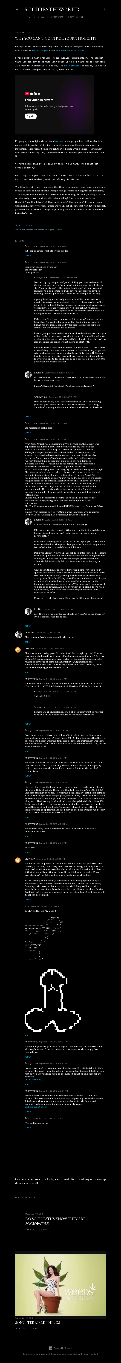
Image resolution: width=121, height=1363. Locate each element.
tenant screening (33, 1079)
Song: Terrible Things (37, 1322)
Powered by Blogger (63, 1348)
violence (58, 229)
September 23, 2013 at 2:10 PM (63, 707)
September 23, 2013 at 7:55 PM (53, 843)
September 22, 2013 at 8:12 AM (50, 648)
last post (59, 141)
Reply (28, 255)
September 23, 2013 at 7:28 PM (53, 824)
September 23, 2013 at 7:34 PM (63, 397)
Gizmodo (79, 50)
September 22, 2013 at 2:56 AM (53, 246)
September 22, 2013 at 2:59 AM (53, 262)
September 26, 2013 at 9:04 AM (53, 1091)
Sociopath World (52, 9)
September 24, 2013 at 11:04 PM (53, 1042)
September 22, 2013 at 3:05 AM (53, 423)
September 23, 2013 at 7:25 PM (53, 782)
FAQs (71, 17)
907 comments (40, 1229)
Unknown (30, 648)
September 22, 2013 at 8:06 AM (59, 520)
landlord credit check (36, 1106)
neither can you (40, 50)
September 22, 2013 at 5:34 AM (63, 277)
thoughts (50, 229)
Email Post (28, 225)
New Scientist (62, 50)
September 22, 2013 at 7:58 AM (49, 632)
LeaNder (39, 372)
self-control (40, 229)
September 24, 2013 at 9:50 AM (50, 859)
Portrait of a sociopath (50, 17)
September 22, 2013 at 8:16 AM (59, 373)
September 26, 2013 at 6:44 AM (53, 1063)
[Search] (104, 9)
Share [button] (17, 225)
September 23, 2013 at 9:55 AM (53, 679)
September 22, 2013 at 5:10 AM (53, 439)
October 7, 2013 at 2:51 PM (51, 1118)
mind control (28, 229)
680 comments (30, 1328)
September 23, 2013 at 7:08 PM (53, 730)
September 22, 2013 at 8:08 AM (59, 609)
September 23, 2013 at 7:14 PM (53, 758)
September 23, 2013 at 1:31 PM (62, 691)
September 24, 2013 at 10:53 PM (44, 906)
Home (28, 17)
